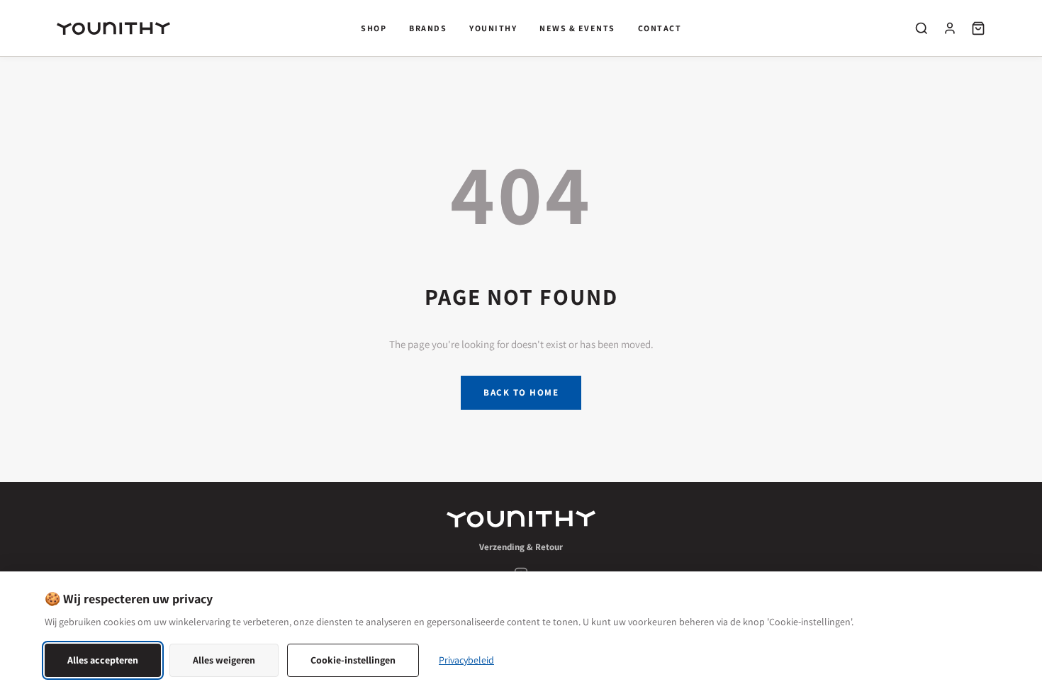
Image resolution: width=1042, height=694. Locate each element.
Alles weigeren (224, 660)
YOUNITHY (493, 28)
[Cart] (978, 28)
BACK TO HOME (521, 392)
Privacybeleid (466, 660)
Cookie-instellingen (353, 660)
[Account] (950, 28)
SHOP (373, 28)
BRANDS (428, 28)
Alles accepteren (102, 660)
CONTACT (660, 28)
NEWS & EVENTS (577, 28)
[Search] (921, 28)
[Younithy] (521, 518)
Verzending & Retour (521, 547)
